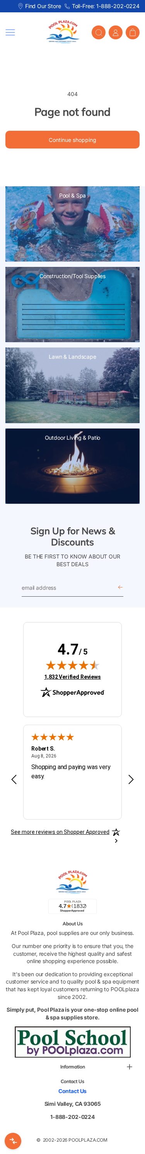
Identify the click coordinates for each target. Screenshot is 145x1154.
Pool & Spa (72, 195)
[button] (19, 32)
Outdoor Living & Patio (73, 437)
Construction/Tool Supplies (72, 276)
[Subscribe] (120, 588)
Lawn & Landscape (72, 356)
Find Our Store (43, 6)
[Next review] (131, 780)
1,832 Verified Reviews (72, 676)
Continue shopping (72, 140)
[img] (73, 665)
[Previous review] (13, 780)
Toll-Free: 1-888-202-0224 (106, 6)
